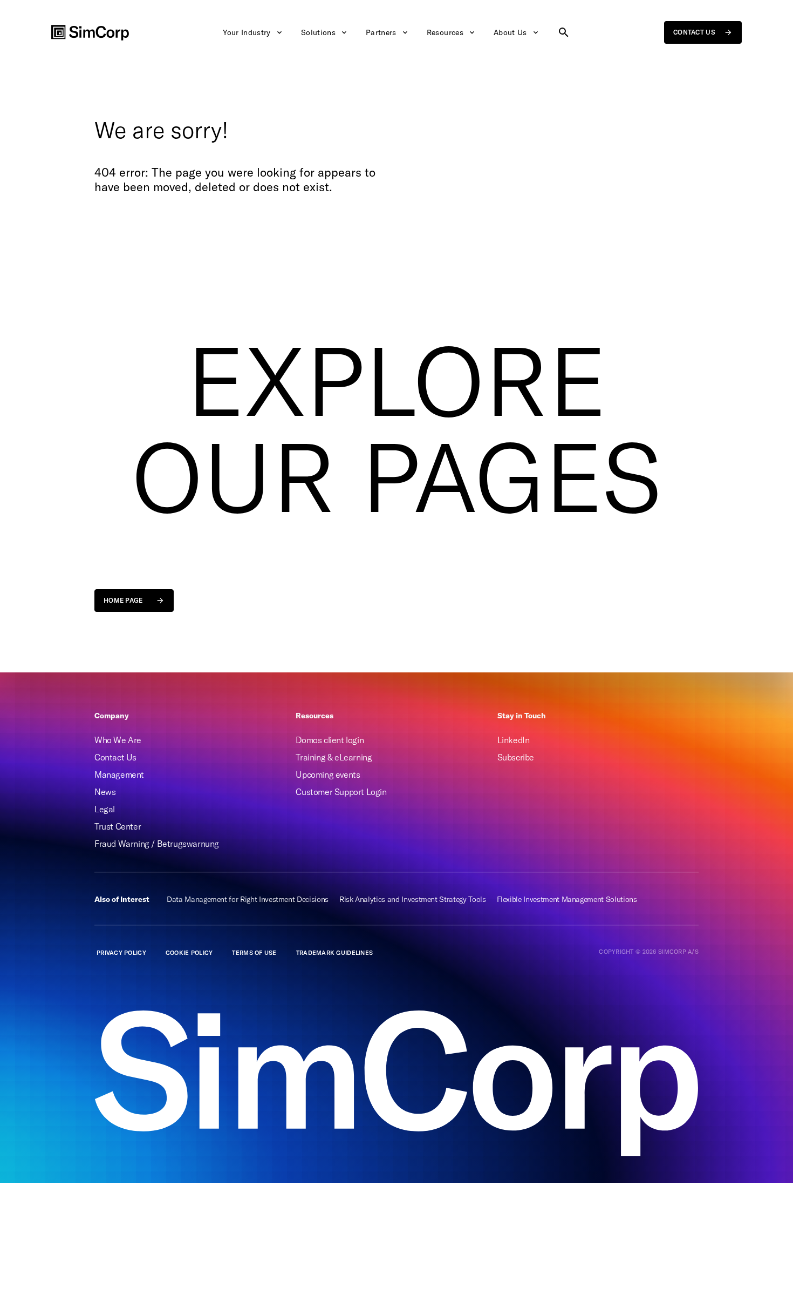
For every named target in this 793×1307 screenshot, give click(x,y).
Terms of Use (254, 952)
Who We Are (117, 740)
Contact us (694, 32)
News (104, 791)
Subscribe (515, 757)
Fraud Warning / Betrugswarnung (156, 843)
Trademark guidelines (334, 952)
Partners (381, 32)
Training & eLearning (334, 757)
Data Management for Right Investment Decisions (248, 899)
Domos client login (330, 740)
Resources (445, 32)
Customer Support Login (341, 791)
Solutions (318, 32)
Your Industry (247, 32)
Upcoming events (328, 774)
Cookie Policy (189, 952)
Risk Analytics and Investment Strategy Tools (412, 899)
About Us (510, 32)
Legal (104, 809)
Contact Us (115, 757)
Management (119, 774)
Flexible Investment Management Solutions (567, 899)
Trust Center (117, 826)
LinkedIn (513, 740)
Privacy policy (121, 952)
